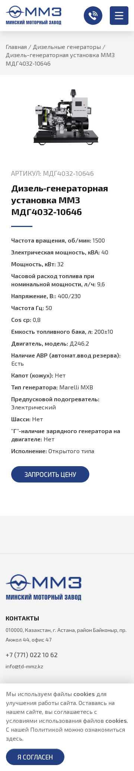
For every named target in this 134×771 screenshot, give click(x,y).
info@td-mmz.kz (24, 666)
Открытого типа (71, 450)
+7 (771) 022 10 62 (93, 15)
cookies (84, 693)
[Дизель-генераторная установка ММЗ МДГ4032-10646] (67, 117)
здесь (14, 738)
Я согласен (35, 757)
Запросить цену (50, 474)
